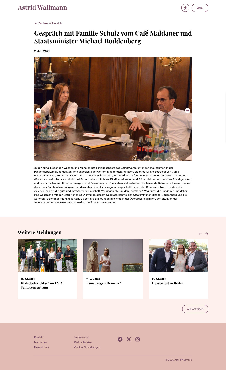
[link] (223, 95)
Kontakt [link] (39, 337)
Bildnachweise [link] (83, 342)
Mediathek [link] (40, 342)
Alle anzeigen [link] (195, 309)
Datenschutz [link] (41, 347)
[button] (187, 110)
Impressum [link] (81, 337)
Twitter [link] (128, 339)
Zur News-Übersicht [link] (50, 23)
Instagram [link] (137, 339)
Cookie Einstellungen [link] (87, 347)
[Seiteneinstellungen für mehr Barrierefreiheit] (185, 8)
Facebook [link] (120, 339)
